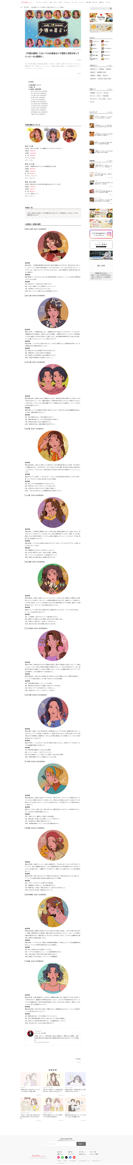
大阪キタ (94, 78)
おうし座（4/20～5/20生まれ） (39, 93)
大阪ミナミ (94, 69)
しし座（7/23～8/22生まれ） (38, 99)
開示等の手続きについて (97, 1160)
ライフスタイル (67, 2)
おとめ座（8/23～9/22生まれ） (39, 101)
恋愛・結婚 (88, 2)
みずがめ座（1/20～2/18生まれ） (39, 112)
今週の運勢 (78, 1058)
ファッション (74, 2)
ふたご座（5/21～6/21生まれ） (39, 95)
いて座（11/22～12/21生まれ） (39, 108)
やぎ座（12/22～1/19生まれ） (38, 110)
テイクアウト (94, 99)
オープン (93, 96)
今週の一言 (32, 87)
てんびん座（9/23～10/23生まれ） (40, 103)
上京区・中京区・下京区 (105, 78)
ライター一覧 (93, 1151)
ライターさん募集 (94, 1154)
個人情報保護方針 (73, 1160)
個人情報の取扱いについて (84, 1160)
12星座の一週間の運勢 (35, 89)
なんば (106, 75)
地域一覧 (70, 1151)
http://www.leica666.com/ (41, 1042)
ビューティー (81, 2)
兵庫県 (102, 69)
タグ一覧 (81, 1151)
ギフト (109, 99)
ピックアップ (39, 2)
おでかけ (60, 2)
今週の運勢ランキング (35, 85)
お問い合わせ (82, 1154)
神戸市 (93, 72)
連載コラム (102, 2)
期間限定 (93, 93)
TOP (21, 7)
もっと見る (109, 65)
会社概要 (59, 1160)
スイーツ (100, 93)
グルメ (55, 2)
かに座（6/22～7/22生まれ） (38, 97)
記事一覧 (59, 1151)
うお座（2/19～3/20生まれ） (38, 114)
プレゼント (45, 2)
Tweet (79, 73)
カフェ (99, 96)
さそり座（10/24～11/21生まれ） (39, 106)
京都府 (93, 75)
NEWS (50, 2)
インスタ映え (103, 99)
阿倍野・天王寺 (102, 72)
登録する (81, 1144)
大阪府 (109, 69)
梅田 (100, 75)
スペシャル (108, 2)
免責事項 (65, 1160)
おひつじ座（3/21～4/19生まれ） (39, 91)
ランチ (92, 102)
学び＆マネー (95, 2)
